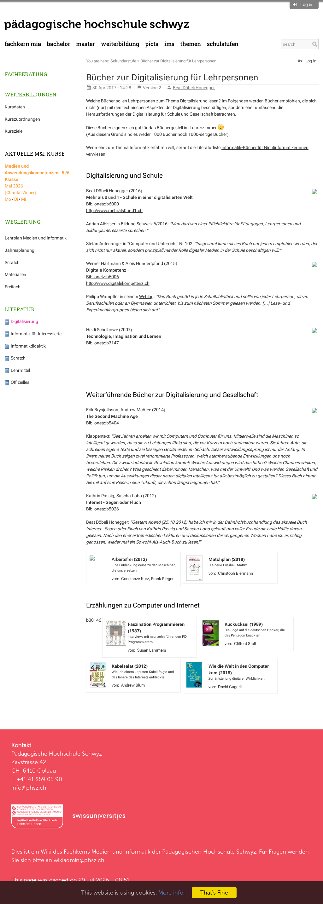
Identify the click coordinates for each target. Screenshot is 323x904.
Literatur (19, 309)
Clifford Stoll (245, 643)
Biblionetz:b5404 (102, 422)
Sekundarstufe (123, 61)
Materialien (15, 274)
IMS (169, 44)
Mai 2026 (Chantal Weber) (38, 179)
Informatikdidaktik (28, 345)
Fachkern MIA (23, 44)
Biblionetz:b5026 (102, 508)
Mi (23, 199)
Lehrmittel (20, 370)
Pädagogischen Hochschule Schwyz (209, 851)
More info (170, 892)
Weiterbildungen (30, 94)
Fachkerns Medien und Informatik (107, 851)
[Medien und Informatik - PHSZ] (96, 24)
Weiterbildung (120, 44)
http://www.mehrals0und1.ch (114, 210)
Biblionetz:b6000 (102, 203)
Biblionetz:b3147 (102, 342)
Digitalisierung (24, 321)
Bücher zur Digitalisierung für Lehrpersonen (178, 61)
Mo (8, 199)
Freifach (13, 286)
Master (85, 44)
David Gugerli (230, 686)
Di (16, 199)
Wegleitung (22, 221)
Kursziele (13, 131)
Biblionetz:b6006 (102, 276)
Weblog (146, 296)
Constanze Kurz (135, 578)
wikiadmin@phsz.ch (79, 860)
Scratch (12, 262)
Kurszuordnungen (22, 119)
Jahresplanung (19, 250)
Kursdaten (15, 106)
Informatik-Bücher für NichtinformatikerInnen (264, 147)
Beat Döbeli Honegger (194, 87)
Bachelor (58, 44)
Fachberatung (26, 74)
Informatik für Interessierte (36, 333)
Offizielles (19, 382)
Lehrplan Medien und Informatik (36, 237)
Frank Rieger (162, 578)
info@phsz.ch (28, 787)
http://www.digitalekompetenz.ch (118, 283)
